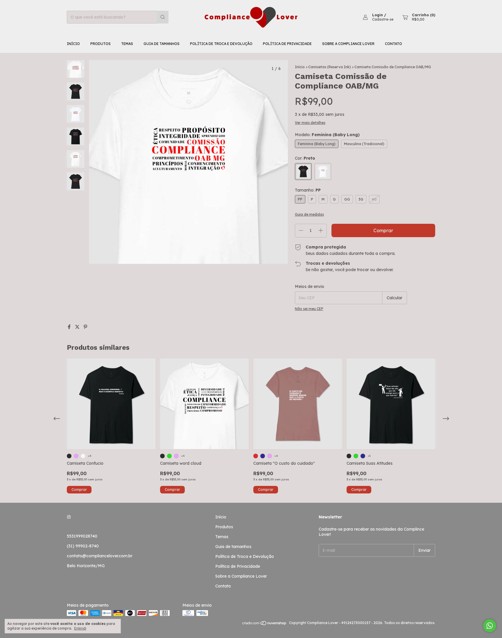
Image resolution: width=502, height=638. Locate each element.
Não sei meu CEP (309, 309)
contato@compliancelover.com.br (99, 555)
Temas (127, 44)
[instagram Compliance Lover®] (69, 517)
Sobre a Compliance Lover (348, 44)
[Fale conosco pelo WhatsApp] (489, 625)
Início (73, 44)
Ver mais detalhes (310, 122)
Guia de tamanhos (162, 44)
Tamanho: (308, 190)
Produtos (100, 44)
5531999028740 (82, 536)
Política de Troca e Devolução (221, 44)
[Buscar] (162, 17)
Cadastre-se (382, 19)
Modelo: (327, 134)
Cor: (305, 158)
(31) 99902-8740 (83, 546)
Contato (393, 44)
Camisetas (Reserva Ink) (329, 67)
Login (377, 15)
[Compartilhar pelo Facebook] (70, 327)
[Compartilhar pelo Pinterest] (85, 327)
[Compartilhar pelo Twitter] (78, 327)
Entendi (80, 628)
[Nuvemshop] (264, 624)
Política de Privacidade (287, 44)
